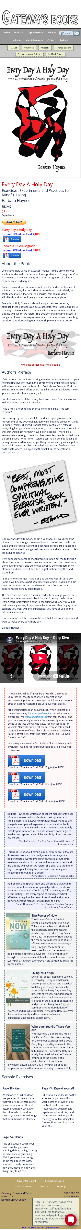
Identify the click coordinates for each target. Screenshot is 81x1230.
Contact (51, 40)
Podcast (64, 40)
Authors (52, 32)
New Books (29, 48)
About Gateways (34, 40)
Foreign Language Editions (29, 54)
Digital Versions (35, 32)
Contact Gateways (54, 1180)
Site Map (61, 1186)
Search (44, 1186)
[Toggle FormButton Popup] (71, 1220)
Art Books (45, 48)
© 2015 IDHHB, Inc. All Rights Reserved (40, 1227)
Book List (18, 32)
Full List (13, 48)
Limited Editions (63, 48)
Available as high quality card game (40, 364)
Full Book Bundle (55, 54)
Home (7, 32)
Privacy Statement (26, 1180)
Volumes (17, 40)
